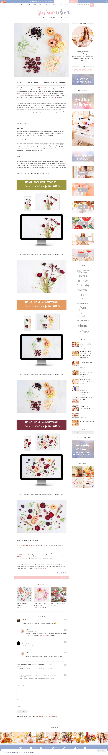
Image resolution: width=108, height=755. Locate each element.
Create (48, 4)
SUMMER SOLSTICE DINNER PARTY (58, 603)
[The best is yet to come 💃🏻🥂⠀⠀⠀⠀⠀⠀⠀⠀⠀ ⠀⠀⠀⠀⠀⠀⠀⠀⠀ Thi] (6, 738)
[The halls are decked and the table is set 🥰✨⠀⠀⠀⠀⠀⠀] (54, 738)
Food (34, 4)
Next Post (63, 577)
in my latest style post (46, 635)
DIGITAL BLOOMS (41, 88)
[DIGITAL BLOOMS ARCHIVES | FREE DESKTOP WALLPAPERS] (88, 483)
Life (15, 4)
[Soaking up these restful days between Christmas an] (30, 738)
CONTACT (66, 4)
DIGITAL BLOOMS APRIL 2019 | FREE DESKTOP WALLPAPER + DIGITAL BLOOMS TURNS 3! (40, 605)
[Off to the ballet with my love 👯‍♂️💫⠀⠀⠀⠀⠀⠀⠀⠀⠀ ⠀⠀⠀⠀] (78, 738)
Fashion (28, 4)
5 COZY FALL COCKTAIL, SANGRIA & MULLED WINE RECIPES (85, 344)
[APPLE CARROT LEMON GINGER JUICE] (88, 471)
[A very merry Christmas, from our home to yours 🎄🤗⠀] (42, 738)
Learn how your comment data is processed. (46, 716)
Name (18, 699)
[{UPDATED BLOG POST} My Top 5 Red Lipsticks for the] (102, 738)
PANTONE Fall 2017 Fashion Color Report (29, 93)
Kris (23, 642)
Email (18, 703)
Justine (25, 573)
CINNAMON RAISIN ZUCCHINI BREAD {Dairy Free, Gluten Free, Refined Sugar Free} (87, 372)
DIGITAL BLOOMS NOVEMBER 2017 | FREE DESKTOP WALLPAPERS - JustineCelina (36, 675)
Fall (43, 79)
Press (60, 4)
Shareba (24, 619)
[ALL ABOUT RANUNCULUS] (77, 483)
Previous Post (20, 577)
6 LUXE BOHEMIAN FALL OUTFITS (87, 421)
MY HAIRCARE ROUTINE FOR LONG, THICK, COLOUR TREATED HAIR (87, 364)
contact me (43, 568)
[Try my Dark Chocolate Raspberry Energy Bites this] (66, 738)
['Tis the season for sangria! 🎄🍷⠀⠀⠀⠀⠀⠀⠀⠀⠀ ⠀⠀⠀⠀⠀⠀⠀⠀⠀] (90, 738)
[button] (54, 1)
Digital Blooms (37, 79)
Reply (65, 619)
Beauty (21, 4)
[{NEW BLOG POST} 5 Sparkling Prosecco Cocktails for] (18, 738)
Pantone (52, 79)
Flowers (41, 4)
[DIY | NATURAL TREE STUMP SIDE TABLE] (77, 471)
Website (18, 706)
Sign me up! (73, 1)
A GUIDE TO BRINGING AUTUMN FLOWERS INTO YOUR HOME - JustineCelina (35, 664)
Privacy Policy (31, 752)
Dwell (54, 4)
